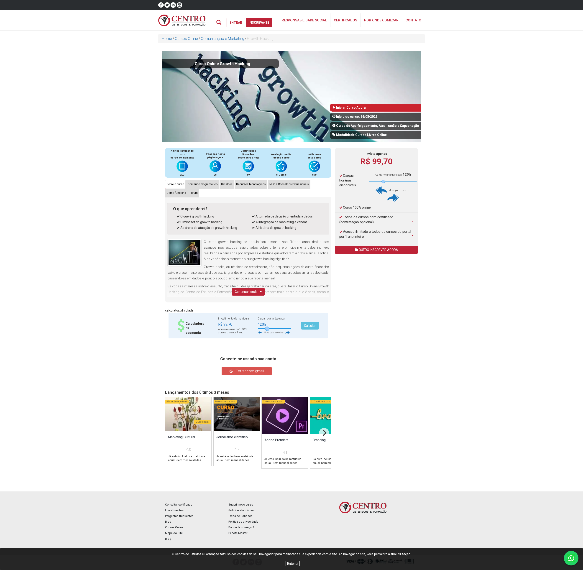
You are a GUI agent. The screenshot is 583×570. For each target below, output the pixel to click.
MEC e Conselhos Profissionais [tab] (289, 184)
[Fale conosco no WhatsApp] (571, 558)
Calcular (310, 325)
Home (167, 38)
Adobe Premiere (276, 440)
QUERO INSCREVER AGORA (378, 250)
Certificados (345, 20)
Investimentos (174, 510)
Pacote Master (237, 533)
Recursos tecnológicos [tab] (251, 184)
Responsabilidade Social (304, 20)
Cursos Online (186, 38)
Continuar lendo (246, 292)
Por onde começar (381, 20)
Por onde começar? (241, 527)
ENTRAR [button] (236, 22)
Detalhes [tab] (227, 184)
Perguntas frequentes (179, 516)
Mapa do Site (174, 533)
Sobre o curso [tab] (175, 184)
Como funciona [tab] (176, 192)
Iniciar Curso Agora (350, 107)
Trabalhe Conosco (240, 516)
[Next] (324, 433)
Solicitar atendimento (242, 510)
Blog (168, 521)
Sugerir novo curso (240, 504)
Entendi (292, 563)
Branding (319, 440)
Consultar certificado (178, 504)
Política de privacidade (243, 521)
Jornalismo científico (232, 437)
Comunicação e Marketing (222, 38)
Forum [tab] (194, 192)
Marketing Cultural (181, 437)
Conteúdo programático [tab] (202, 184)
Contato (413, 20)
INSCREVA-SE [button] (259, 22)
